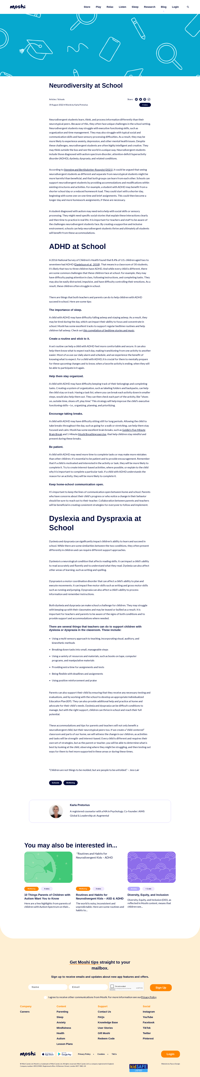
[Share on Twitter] (140, 99)
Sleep (135, 6)
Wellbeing (70, 783)
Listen (122, 6)
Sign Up (161, 987)
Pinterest (148, 1038)
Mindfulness (64, 1027)
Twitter (147, 1033)
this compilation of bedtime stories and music (108, 330)
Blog (163, 6)
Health (60, 1033)
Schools (55, 783)
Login (175, 6)
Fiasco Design (175, 1064)
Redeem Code (106, 1038)
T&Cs (114, 1054)
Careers (25, 1011)
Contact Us (104, 1011)
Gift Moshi (104, 1033)
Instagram (149, 1011)
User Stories (105, 1027)
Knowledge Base (108, 1022)
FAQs (101, 1017)
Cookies (101, 1054)
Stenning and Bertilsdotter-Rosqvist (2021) (88, 169)
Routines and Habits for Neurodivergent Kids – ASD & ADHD (99, 896)
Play (98, 6)
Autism (61, 1038)
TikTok (147, 1027)
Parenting (62, 1011)
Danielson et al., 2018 (87, 264)
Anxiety (134, 889)
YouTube (148, 1017)
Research (149, 6)
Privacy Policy (148, 997)
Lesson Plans (65, 1044)
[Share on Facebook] (136, 99)
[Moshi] (17, 7)
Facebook (148, 1022)
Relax (110, 6)
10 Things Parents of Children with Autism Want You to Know (47, 896)
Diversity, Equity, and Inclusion (148, 894)
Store (87, 6)
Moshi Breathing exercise (92, 434)
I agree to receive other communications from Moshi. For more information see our (102, 997)
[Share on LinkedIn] (144, 99)
